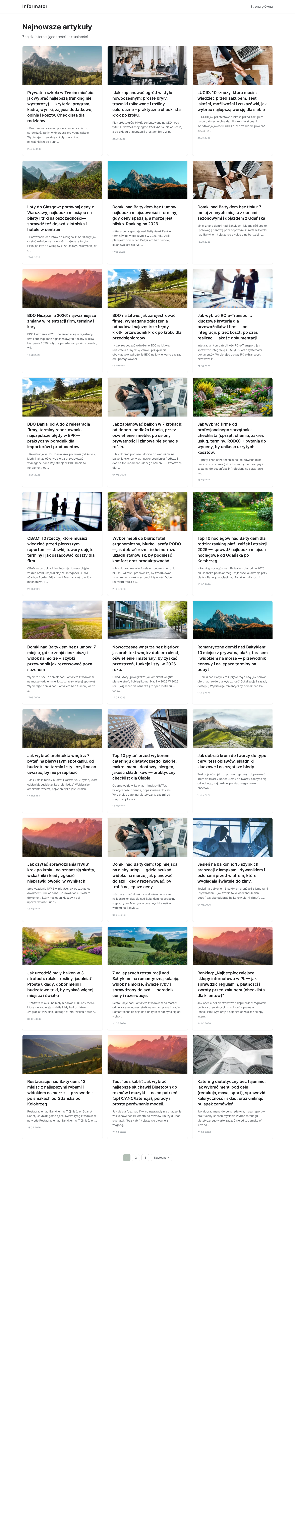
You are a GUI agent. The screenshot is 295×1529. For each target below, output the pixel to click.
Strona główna (261, 6)
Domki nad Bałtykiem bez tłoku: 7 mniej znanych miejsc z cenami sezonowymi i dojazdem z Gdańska (231, 213)
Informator (35, 6)
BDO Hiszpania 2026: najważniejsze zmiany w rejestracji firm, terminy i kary (61, 321)
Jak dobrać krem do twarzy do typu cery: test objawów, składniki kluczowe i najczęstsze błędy (231, 761)
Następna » (161, 1157)
